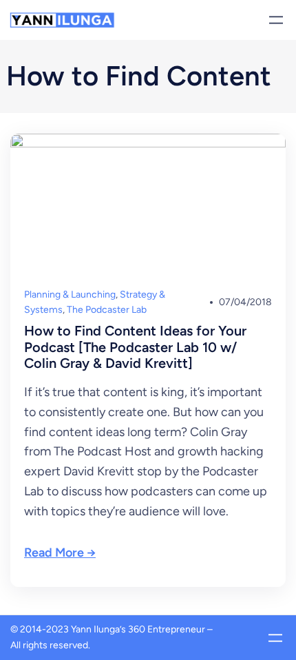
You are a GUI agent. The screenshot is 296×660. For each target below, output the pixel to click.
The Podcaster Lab (107, 310)
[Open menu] (276, 20)
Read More (54, 552)
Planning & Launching (70, 294)
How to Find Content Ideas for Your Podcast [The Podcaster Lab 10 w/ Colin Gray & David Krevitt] (135, 347)
